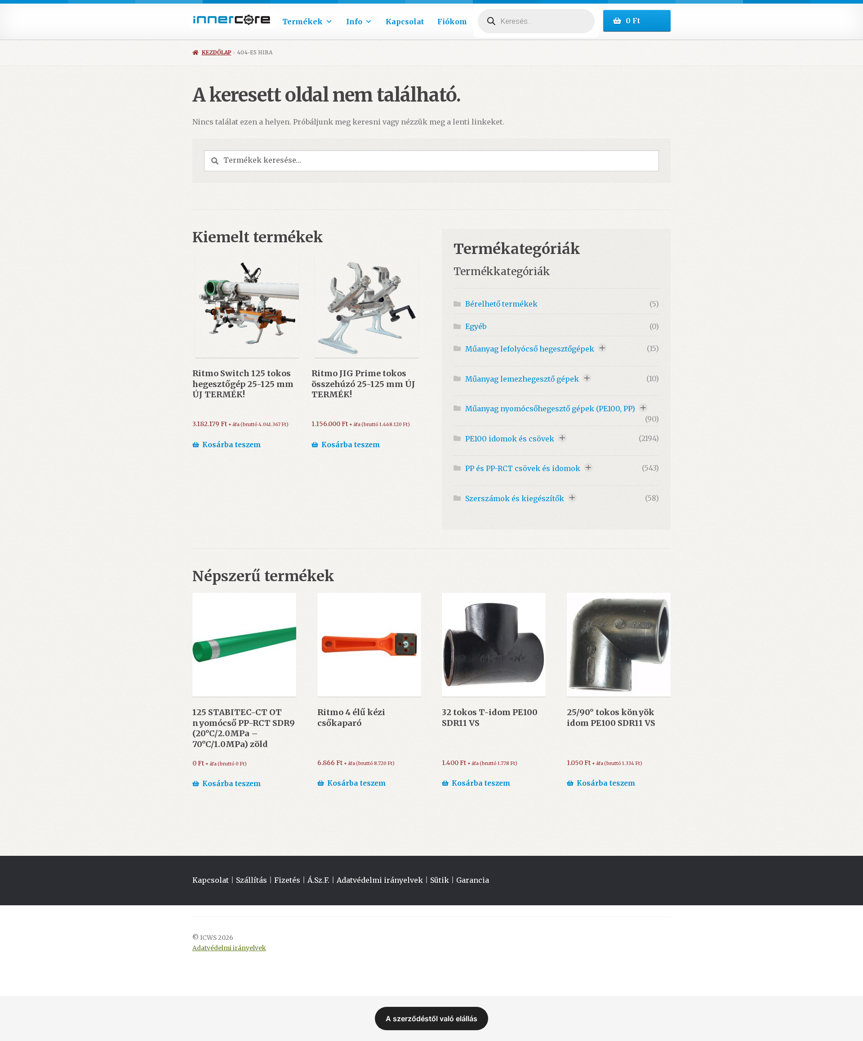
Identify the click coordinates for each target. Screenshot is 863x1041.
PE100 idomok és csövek (509, 438)
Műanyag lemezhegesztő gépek (522, 378)
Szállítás (251, 880)
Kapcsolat (405, 21)
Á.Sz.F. (318, 880)
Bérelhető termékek (501, 303)
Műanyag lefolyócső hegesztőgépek (529, 348)
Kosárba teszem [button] (231, 444)
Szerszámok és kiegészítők (514, 498)
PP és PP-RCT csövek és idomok (522, 468)
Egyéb (475, 326)
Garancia (472, 880)
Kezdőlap (216, 52)
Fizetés (287, 880)
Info (354, 21)
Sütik (439, 880)
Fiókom (452, 21)
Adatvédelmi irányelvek (380, 880)
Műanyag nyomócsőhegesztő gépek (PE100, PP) (550, 408)
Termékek (302, 21)
